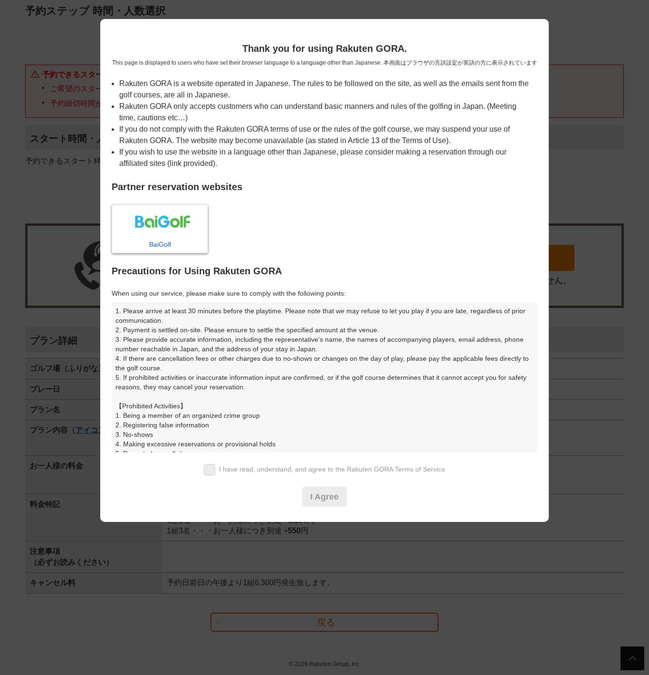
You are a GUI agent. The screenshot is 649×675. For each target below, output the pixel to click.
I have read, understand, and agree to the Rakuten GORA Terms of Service (332, 469)
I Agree (324, 496)
